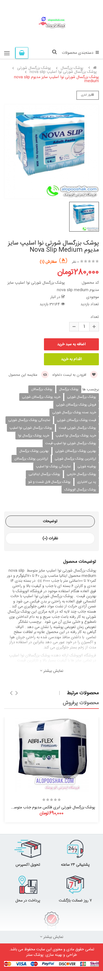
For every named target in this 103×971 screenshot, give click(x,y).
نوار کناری (86, 95)
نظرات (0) (50, 538)
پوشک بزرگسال (72, 68)
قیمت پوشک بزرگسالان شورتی (76, 420)
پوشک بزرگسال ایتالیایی (44, 474)
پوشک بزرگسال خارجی (81, 474)
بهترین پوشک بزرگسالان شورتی (75, 451)
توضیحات (50, 521)
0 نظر (75, 262)
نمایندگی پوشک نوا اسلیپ (53, 466)
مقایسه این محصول (23, 375)
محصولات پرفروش (81, 703)
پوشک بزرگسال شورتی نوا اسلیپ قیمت (70, 443)
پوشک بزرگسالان (41, 389)
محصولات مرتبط (83, 693)
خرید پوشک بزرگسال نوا (33, 435)
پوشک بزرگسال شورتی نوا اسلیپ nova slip (63, 72)
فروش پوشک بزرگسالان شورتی (76, 404)
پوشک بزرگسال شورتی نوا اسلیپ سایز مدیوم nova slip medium (56, 79)
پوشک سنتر (34, 955)
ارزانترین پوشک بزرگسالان (31, 459)
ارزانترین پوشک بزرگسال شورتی (75, 459)
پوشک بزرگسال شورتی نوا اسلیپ (31, 428)
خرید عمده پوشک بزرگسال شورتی (74, 412)
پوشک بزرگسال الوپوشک (80, 489)
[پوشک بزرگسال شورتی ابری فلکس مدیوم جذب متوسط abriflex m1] (52, 754)
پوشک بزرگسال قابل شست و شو (49, 482)
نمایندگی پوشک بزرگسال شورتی (29, 420)
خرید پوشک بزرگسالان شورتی (41, 397)
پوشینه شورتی (86, 466)
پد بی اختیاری (86, 482)
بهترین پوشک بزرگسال (34, 451)
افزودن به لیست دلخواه (69, 375)
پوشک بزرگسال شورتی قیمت (77, 428)
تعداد (94, 317)
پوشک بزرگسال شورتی (34, 68)
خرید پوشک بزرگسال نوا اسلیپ (76, 435)
